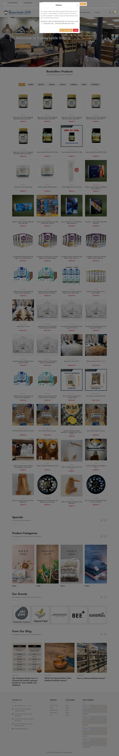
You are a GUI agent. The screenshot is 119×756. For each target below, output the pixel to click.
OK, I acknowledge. (66, 30)
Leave (75, 30)
